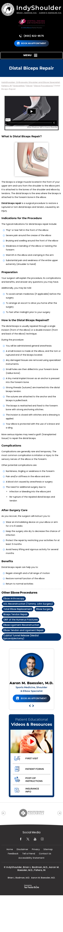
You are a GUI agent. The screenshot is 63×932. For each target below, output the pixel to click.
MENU (27, 55)
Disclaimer (22, 849)
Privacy (36, 849)
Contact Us (45, 853)
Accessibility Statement (31, 858)
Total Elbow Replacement (17, 609)
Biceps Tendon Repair (15, 614)
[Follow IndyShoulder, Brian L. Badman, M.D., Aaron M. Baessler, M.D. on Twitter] (28, 839)
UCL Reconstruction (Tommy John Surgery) (28, 603)
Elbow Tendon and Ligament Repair (23, 630)
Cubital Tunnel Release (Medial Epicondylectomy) (21, 637)
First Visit (31, 758)
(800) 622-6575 (34, 35)
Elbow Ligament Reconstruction (21, 624)
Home (10, 849)
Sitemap (48, 849)
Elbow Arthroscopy (13, 598)
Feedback (13, 853)
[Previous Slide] (30, 705)
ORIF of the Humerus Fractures (20, 619)
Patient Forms (34, 769)
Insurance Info (32, 790)
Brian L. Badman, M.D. (19, 877)
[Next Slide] (33, 705)
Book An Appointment (33, 43)
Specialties (19, 85)
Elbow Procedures (43, 85)
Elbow (29, 85)
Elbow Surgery (44, 609)
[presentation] (31, 68)
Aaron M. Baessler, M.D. (31, 683)
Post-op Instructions (33, 779)
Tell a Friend (28, 853)
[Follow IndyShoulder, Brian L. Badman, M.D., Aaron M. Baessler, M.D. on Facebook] (20, 839)
